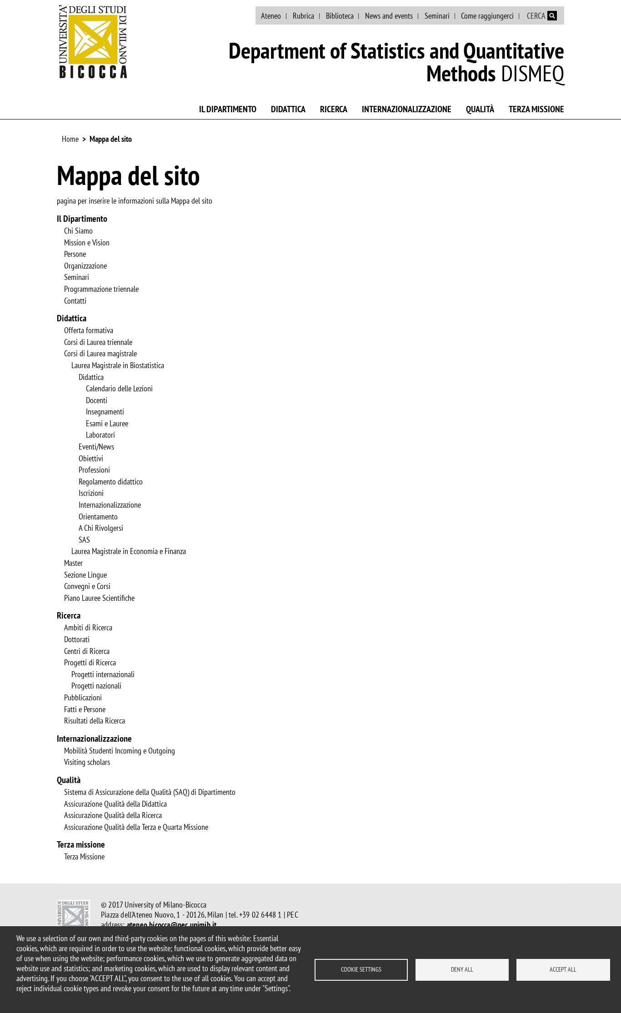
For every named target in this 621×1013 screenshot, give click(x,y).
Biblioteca (340, 15)
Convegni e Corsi (87, 586)
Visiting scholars (87, 762)
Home (70, 139)
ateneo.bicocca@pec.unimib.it (172, 924)
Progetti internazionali (103, 674)
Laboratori (100, 435)
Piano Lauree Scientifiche (99, 598)
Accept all (563, 969)
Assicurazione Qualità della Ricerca (113, 815)
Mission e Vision (87, 243)
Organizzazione (85, 266)
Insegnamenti (105, 412)
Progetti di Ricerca (90, 663)
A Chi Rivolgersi (101, 528)
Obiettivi (91, 459)
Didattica (288, 109)
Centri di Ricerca (87, 651)
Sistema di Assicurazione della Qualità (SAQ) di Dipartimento (149, 792)
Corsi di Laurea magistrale (100, 354)
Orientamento (98, 517)
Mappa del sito (111, 139)
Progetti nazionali (96, 686)
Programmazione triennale (101, 289)
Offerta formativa (88, 330)
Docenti (96, 400)
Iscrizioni (91, 493)
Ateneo (271, 15)
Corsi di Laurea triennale (98, 342)
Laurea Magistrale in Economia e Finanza (128, 551)
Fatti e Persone (84, 709)
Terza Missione (84, 857)
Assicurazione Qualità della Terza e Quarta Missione (136, 827)
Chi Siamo (78, 231)
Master (73, 563)
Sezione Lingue (85, 575)
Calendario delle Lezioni (119, 389)
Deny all (462, 969)
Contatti (75, 301)
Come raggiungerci (487, 15)
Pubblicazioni (83, 698)
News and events (389, 15)
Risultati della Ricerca (94, 721)
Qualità (480, 109)
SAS (84, 540)
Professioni (94, 470)
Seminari (437, 15)
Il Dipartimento (227, 109)
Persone (75, 254)
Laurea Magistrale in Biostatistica (117, 365)
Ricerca (333, 109)
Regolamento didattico (111, 482)
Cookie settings (361, 969)
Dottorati (77, 639)
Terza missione (536, 109)
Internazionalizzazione (406, 109)
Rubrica (303, 15)
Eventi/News (96, 447)
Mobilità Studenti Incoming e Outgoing (119, 751)
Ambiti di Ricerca (88, 628)
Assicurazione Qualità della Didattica (115, 804)
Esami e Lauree (107, 424)
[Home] (93, 41)
